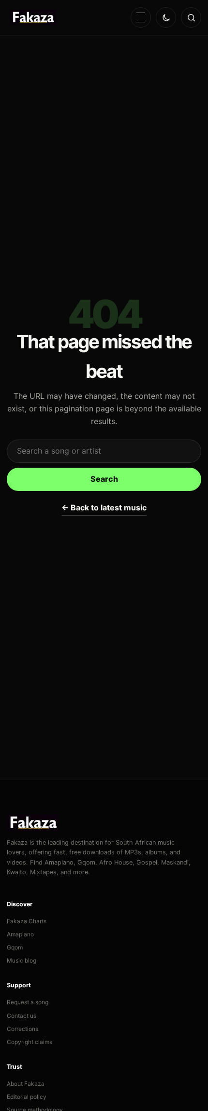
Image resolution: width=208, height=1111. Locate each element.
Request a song (27, 1002)
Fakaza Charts (26, 921)
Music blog (21, 960)
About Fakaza (26, 1083)
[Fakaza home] (33, 17)
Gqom (15, 947)
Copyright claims (29, 1042)
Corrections (22, 1028)
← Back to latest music (104, 507)
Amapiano (20, 934)
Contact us (21, 1015)
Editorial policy (26, 1096)
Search (104, 479)
